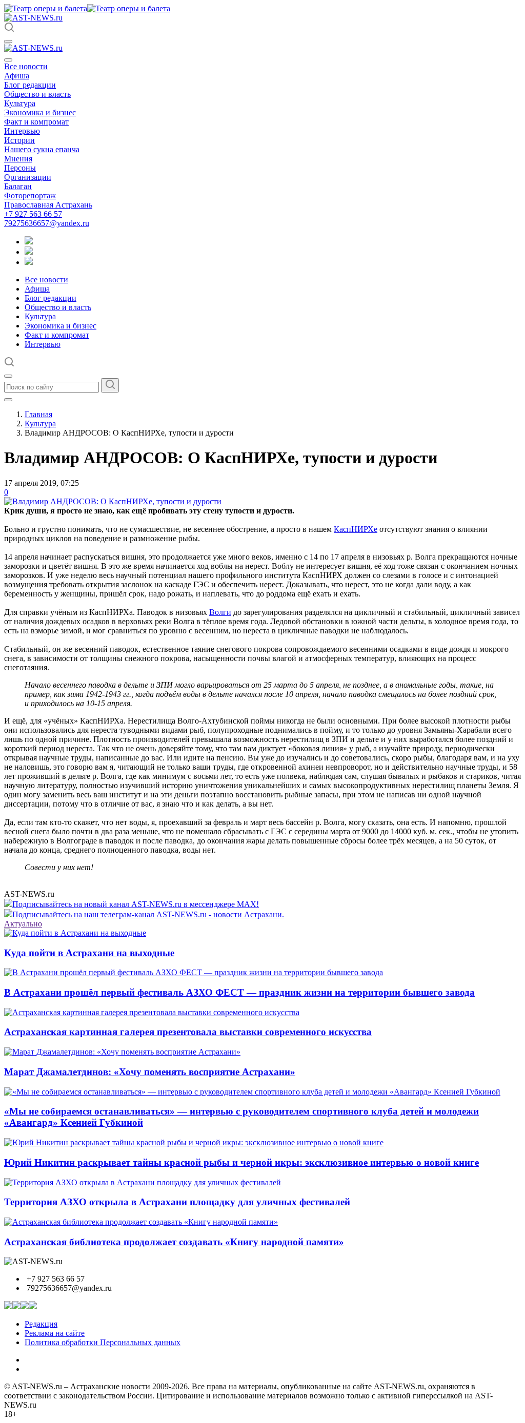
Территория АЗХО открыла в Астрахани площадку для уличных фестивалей (177, 1202)
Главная (38, 414)
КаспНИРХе (355, 529)
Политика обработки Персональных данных (102, 1342)
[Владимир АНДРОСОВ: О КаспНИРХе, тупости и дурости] (112, 501)
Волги (220, 612)
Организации (27, 177)
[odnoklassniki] (29, 252)
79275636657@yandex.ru (46, 223)
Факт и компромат (36, 121)
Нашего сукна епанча (41, 149)
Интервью (22, 131)
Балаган (18, 186)
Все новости (26, 66)
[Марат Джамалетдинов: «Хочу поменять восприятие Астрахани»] (122, 1051)
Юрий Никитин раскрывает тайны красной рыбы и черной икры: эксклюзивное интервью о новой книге (241, 1162)
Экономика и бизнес (40, 112)
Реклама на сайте (55, 1333)
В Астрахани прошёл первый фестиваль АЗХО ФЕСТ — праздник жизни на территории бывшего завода (239, 992)
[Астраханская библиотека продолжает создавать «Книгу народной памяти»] (141, 1222)
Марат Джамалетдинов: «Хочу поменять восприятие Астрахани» (149, 1071)
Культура (19, 103)
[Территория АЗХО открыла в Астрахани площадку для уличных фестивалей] (142, 1182)
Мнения (18, 158)
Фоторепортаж (30, 195)
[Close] (8, 59)
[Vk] (29, 262)
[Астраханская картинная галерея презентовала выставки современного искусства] (151, 1012)
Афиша (16, 75)
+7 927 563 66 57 (33, 214)
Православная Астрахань (48, 204)
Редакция (41, 1323)
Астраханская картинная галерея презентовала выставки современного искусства (188, 1031)
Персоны (20, 167)
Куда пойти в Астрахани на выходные (89, 952)
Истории (19, 140)
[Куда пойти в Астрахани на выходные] (75, 933)
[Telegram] (29, 241)
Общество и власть (37, 94)
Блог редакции (30, 84)
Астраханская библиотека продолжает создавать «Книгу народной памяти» (174, 1241)
